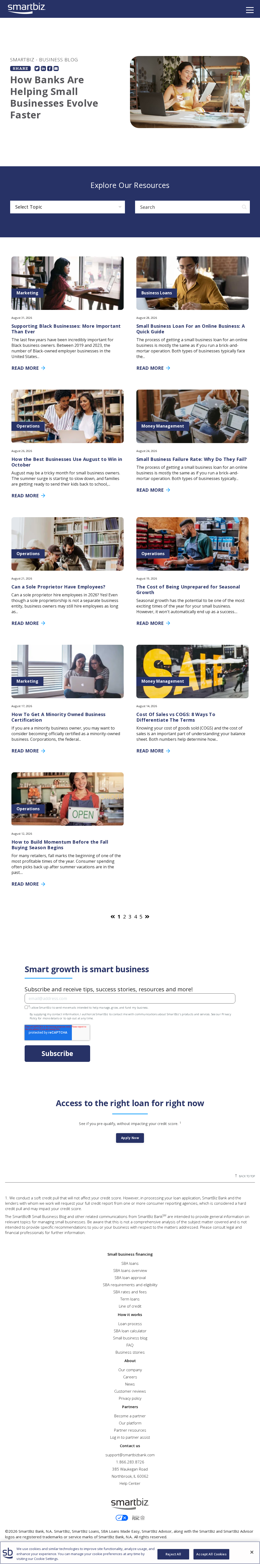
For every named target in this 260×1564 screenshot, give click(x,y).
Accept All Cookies (211, 1554)
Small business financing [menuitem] (130, 1254)
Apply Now (130, 1138)
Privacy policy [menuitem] (130, 1398)
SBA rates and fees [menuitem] (130, 1291)
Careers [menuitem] (130, 1376)
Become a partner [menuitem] (130, 1415)
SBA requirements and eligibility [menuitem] (130, 1284)
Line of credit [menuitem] (130, 1306)
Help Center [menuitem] (130, 1483)
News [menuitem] (130, 1384)
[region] (130, 1552)
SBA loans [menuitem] (130, 1263)
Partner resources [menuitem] (130, 1430)
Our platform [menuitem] (130, 1422)
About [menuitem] (130, 1360)
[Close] (251, 1552)
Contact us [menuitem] (130, 1445)
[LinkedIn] (43, 68)
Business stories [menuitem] (130, 1352)
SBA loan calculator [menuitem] (130, 1330)
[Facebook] (49, 68)
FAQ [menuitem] (130, 1345)
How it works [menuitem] (130, 1314)
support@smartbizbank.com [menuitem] (130, 1454)
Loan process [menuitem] (130, 1323)
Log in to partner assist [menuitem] (130, 1437)
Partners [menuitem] (130, 1406)
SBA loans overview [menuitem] (130, 1270)
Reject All (173, 1554)
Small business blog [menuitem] (130, 1337)
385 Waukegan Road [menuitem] (130, 1469)
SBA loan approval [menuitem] (130, 1277)
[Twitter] (37, 68)
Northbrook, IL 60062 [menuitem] (130, 1476)
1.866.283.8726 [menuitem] (130, 1461)
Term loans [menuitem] (130, 1298)
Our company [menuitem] (130, 1369)
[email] (56, 68)
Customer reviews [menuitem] (130, 1391)
